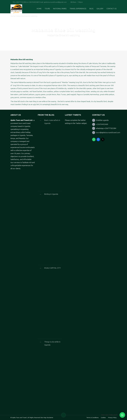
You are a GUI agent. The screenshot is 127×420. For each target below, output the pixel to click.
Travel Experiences (78, 8)
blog (91, 8)
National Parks (59, 8)
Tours (47, 8)
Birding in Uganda (51, 194)
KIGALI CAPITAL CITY (52, 268)
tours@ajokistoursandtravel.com (108, 132)
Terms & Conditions (92, 417)
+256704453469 (102, 124)
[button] (122, 415)
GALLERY (100, 8)
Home (39, 8)
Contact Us (111, 8)
